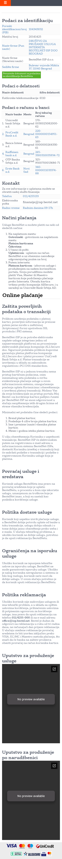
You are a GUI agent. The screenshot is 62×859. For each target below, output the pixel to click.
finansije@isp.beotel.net (40, 202)
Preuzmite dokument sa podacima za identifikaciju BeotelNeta (21, 74)
